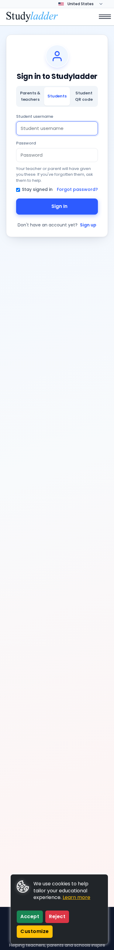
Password (26, 143)
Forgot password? (77, 189)
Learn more (76, 897)
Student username (34, 116)
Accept (29, 916)
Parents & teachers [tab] (30, 96)
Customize (34, 931)
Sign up (88, 225)
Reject (57, 916)
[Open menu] (102, 17)
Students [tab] (57, 96)
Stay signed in (37, 189)
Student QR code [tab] (83, 96)
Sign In (59, 206)
